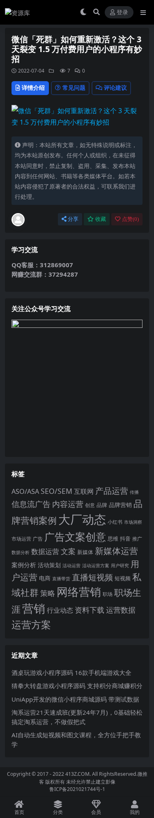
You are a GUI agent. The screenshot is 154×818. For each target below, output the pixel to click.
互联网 (84, 491)
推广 (137, 539)
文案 (68, 551)
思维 (113, 538)
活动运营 (71, 565)
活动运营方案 (95, 565)
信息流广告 (31, 504)
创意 (90, 505)
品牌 (102, 505)
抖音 (125, 538)
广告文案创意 (75, 536)
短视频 (123, 578)
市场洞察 (133, 522)
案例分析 (23, 565)
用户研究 (120, 565)
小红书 (115, 522)
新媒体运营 (116, 551)
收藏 (100, 219)
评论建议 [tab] (115, 87)
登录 (122, 12)
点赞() (130, 219)
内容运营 (67, 503)
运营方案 (31, 624)
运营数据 (121, 609)
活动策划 (49, 565)
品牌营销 (120, 505)
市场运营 (21, 539)
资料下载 (89, 610)
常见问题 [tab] (73, 87)
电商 (45, 578)
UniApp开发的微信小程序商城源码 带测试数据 (75, 699)
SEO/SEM (56, 491)
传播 (134, 492)
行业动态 (60, 610)
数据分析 (20, 552)
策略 (47, 593)
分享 (73, 219)
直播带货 (61, 578)
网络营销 (79, 591)
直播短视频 (92, 577)
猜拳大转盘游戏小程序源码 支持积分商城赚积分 (77, 686)
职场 (108, 594)
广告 (38, 539)
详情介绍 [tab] (33, 87)
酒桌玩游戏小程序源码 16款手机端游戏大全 (71, 672)
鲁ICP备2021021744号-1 (77, 789)
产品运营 (111, 490)
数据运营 (45, 551)
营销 (33, 608)
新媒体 (85, 552)
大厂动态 (82, 519)
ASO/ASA (25, 491)
